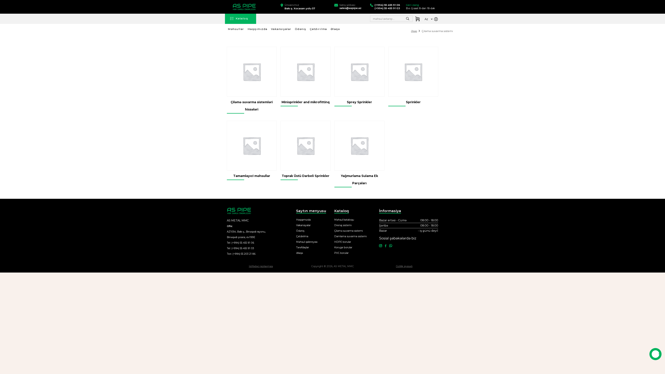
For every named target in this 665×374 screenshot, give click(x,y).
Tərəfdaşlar (302, 247)
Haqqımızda (257, 29)
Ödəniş (300, 29)
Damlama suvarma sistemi (350, 236)
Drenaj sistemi (343, 225)
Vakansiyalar (281, 29)
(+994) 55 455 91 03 (242, 248)
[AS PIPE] (245, 6)
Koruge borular (343, 247)
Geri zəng (412, 5)
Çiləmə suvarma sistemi (348, 230)
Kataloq (242, 18)
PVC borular (341, 253)
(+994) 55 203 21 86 (243, 253)
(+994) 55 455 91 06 (242, 242)
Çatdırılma (318, 29)
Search (399, 19)
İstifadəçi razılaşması (261, 266)
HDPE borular (342, 241)
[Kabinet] (437, 19)
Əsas (414, 31)
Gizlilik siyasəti (404, 266)
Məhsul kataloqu (344, 219)
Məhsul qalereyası (306, 241)
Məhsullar (236, 29)
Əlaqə (335, 29)
